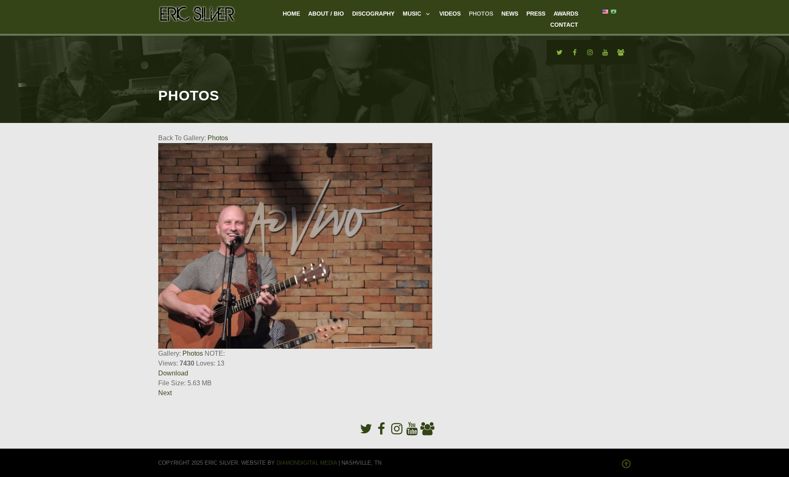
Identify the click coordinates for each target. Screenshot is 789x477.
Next (165, 392)
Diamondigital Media (307, 463)
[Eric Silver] (197, 12)
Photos (218, 137)
